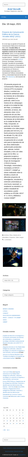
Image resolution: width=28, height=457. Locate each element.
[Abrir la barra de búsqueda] (26, 17)
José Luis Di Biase (8, 372)
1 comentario (7, 239)
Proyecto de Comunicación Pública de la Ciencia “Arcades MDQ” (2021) (13, 34)
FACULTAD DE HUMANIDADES (11, 315)
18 (7, 420)
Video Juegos (20, 237)
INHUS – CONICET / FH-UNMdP (12, 317)
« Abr (4, 430)
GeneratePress (22, 454)
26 (10, 423)
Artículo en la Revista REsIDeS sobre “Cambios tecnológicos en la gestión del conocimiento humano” (13, 356)
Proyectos (12, 237)
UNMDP (5, 322)
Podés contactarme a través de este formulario (14, 448)
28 (16, 423)
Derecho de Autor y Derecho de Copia (14, 451)
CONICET (5, 313)
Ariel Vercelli (14, 9)
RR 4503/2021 (10, 77)
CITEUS (20, 59)
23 (23, 420)
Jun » (8, 430)
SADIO (5, 320)
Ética (11, 235)
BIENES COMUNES (8, 309)
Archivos (6, 235)
